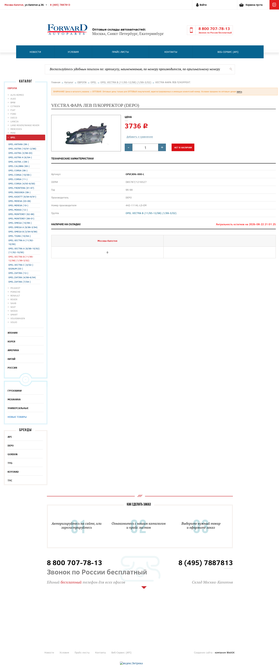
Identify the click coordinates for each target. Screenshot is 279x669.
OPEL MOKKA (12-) (18, 209)
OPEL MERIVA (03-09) (19, 200)
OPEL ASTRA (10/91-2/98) (22, 148)
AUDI (13, 98)
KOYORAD (13, 471)
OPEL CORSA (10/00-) (19, 174)
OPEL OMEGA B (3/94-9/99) (22, 231)
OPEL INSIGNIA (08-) (19, 192)
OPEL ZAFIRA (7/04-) (19, 281)
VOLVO (13, 322)
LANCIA (14, 121)
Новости (35, 52)
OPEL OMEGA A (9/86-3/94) (23, 227)
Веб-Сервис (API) (228, 52)
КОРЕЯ (11, 341)
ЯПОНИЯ (12, 332)
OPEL (12, 137)
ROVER (13, 299)
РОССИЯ (12, 367)
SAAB (13, 303)
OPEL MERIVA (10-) (18, 205)
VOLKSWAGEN (17, 318)
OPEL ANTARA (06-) (18, 144)
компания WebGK (225, 652)
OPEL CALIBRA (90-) (19, 165)
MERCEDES (16, 128)
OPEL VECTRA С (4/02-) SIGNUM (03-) (20, 266)
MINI (13, 132)
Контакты (170, 52)
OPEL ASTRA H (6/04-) (20, 157)
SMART (14, 314)
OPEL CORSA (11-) (18, 179)
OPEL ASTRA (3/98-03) (20, 152)
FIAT (12, 109)
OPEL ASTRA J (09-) (18, 161)
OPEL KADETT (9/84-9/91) (22, 196)
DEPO (11, 445)
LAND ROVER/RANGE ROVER (24, 125)
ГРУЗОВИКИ (15, 390)
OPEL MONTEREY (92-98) (21, 214)
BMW (12, 102)
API (10, 436)
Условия (73, 52)
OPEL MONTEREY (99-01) (21, 218)
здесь (239, 91)
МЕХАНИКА (14, 399)
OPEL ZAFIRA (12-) (18, 272)
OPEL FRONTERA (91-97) (21, 187)
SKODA (14, 310)
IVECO (13, 117)
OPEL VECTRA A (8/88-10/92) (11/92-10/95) (24, 250)
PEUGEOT (15, 287)
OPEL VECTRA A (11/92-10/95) (21, 242)
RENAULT (15, 295)
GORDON (12, 454)
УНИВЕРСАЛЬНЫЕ (18, 408)
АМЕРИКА (13, 350)
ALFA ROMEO (17, 94)
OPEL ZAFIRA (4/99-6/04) (22, 277)
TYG (10, 463)
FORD (13, 113)
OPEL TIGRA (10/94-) (19, 235)
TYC (10, 480)
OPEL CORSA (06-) (18, 170)
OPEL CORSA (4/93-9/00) (21, 183)
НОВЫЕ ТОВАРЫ (17, 417)
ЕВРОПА (12, 88)
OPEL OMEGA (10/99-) (20, 222)
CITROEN (15, 106)
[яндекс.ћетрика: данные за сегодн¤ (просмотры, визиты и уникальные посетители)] (131, 663)
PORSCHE (15, 291)
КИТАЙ (11, 359)
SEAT (13, 306)
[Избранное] (274, 8)
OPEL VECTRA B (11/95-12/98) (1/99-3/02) (20, 258)
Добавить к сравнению (140, 136)
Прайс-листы (120, 52)
